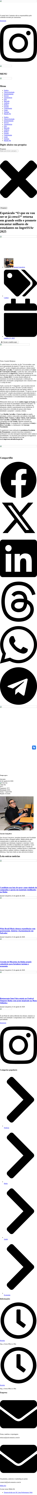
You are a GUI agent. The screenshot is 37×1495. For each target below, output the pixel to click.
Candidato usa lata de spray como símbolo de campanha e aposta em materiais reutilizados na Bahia (18, 889)
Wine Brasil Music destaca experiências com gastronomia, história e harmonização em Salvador (17, 931)
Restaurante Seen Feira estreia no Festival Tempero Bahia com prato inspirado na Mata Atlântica (18, 1000)
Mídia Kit (3, 1486)
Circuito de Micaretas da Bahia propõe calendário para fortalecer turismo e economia (15, 964)
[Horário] (18, 1339)
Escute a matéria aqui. (10, 342)
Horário (2, 1340)
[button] (18, 480)
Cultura (6, 298)
